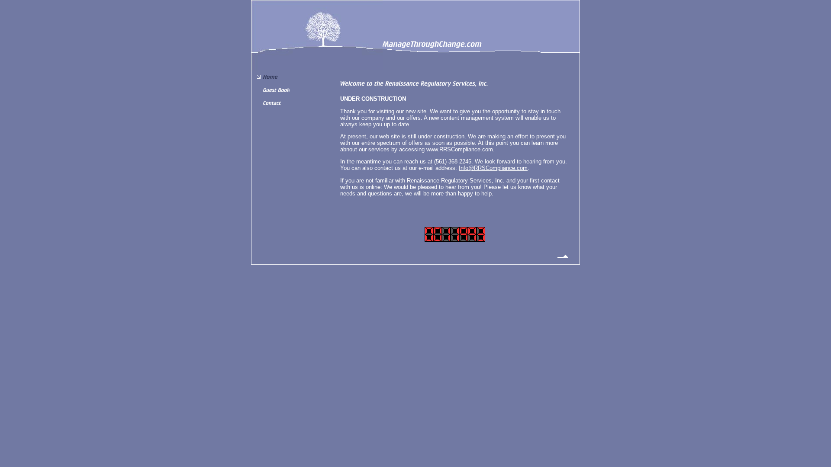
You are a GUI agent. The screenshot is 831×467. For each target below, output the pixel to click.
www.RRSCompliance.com (459, 149)
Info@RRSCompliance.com (493, 168)
